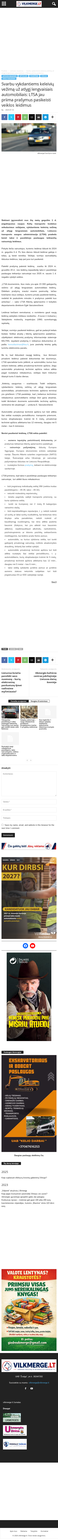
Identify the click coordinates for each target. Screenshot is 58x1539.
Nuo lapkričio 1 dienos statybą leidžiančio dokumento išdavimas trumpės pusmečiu (46, 724)
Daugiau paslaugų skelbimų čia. (29, 1155)
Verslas (44, 76)
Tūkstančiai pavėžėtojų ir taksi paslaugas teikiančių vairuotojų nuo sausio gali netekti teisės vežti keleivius (10, 724)
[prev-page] (27, 760)
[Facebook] (4, 117)
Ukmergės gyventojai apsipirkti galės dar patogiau (22, 1197)
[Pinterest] (18, 117)
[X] (11, 117)
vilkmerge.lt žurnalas (12, 1402)
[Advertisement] (29, 38)
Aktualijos (23, 76)
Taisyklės (33, 1531)
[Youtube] (32, 1389)
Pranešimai (34, 76)
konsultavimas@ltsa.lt (18, 344)
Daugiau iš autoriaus (39, 701)
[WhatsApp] (25, 117)
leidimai (13, 649)
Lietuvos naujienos (16, 71)
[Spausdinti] (39, 117)
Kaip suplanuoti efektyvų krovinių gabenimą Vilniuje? (24, 1178)
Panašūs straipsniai (18, 701)
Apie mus (13, 1531)
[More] (52, 117)
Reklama (24, 1531)
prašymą (29, 465)
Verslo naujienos (9, 79)
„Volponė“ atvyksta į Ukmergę (14, 1191)
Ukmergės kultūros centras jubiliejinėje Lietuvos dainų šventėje (45, 677)
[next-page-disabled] (30, 760)
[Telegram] (45, 117)
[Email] (32, 117)
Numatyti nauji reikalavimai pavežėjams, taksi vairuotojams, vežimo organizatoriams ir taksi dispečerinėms (9, 750)
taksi (20, 649)
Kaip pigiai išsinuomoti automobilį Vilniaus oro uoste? (24, 1194)
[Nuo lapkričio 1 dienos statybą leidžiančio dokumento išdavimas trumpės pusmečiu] (48, 712)
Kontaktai (44, 1531)
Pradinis (4, 71)
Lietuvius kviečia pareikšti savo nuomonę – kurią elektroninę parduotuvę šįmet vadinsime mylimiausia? (11, 682)
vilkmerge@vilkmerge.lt (39, 1383)
